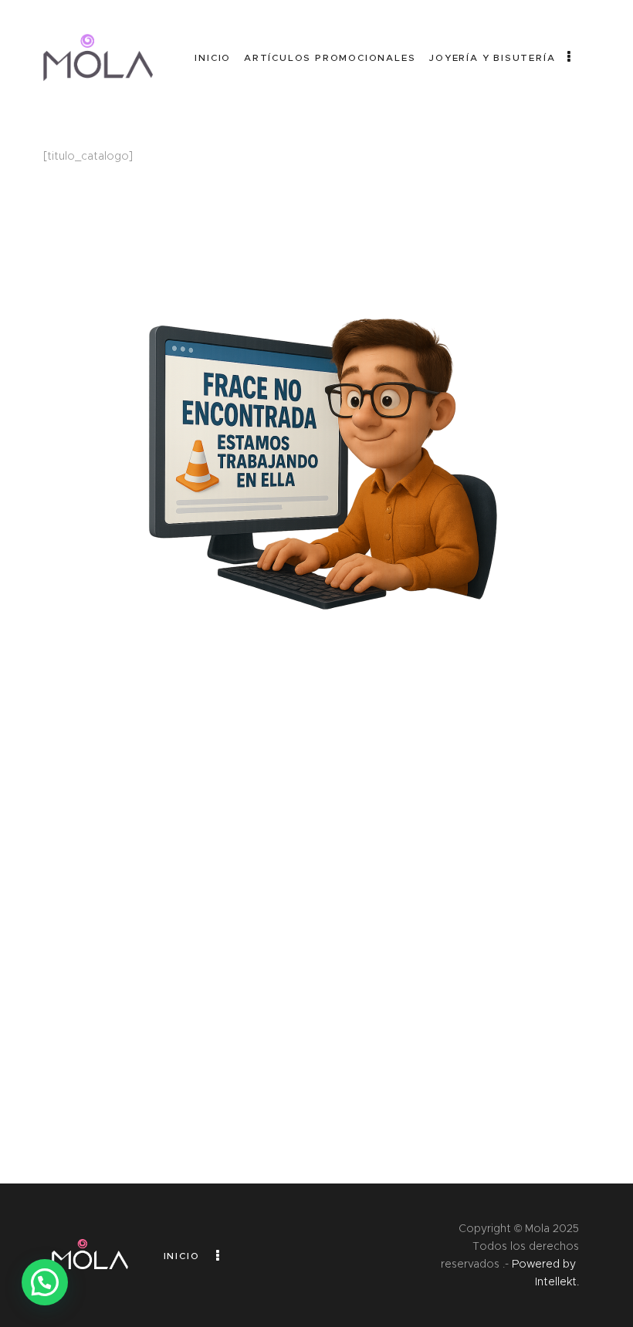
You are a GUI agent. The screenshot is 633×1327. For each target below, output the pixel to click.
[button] (45, 1282)
